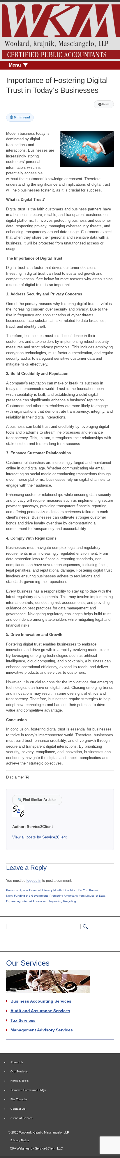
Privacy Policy (19, 1140)
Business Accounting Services (40, 1001)
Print (104, 104)
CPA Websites (20, 1148)
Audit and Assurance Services (40, 1010)
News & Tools (19, 1080)
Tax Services (23, 1020)
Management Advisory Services (41, 1030)
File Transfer (18, 1099)
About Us (16, 1062)
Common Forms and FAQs (28, 1090)
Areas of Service (21, 1118)
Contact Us (17, 1108)
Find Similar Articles (37, 799)
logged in (34, 880)
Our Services (19, 1071)
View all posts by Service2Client (39, 837)
